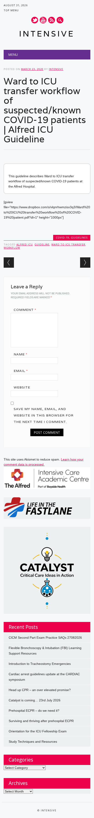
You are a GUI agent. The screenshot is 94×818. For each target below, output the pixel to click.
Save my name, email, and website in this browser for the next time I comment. (43, 415)
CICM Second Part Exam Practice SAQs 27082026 (45, 637)
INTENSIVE (47, 33)
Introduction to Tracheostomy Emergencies (40, 664)
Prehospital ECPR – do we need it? (34, 710)
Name (20, 354)
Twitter (34, 20)
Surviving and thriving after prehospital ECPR (41, 721)
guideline (42, 244)
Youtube (43, 20)
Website (22, 387)
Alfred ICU (24, 244)
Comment (25, 310)
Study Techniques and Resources (33, 741)
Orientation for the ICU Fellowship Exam (38, 731)
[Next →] (85, 262)
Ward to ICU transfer (68, 244)
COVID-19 (62, 237)
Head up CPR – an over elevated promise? (40, 690)
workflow (12, 247)
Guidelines (79, 237)
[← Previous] (9, 262)
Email (21, 371)
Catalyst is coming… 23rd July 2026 (34, 700)
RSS (51, 20)
